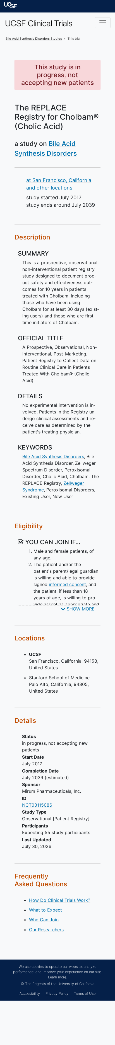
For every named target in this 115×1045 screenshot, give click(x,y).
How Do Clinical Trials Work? (59, 900)
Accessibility (30, 993)
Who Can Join (44, 919)
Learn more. (57, 977)
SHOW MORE (80, 609)
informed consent (67, 584)
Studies (34, 39)
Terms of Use (84, 993)
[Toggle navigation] (103, 22)
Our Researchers (46, 929)
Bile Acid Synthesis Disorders (53, 456)
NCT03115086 (37, 805)
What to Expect (45, 910)
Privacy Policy (56, 993)
